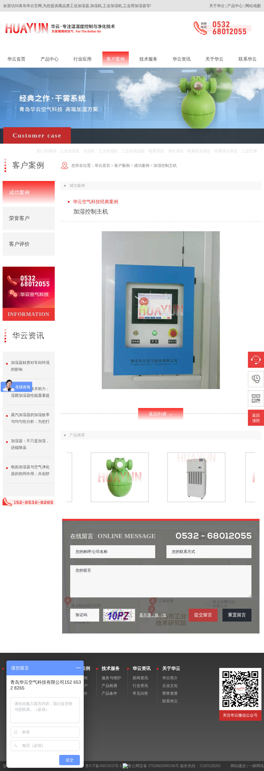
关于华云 (217, 6)
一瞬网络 (256, 766)
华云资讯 (142, 668)
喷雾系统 (156, 151)
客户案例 (122, 165)
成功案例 (19, 192)
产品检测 (109, 685)
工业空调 (249, 151)
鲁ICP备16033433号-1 (103, 766)
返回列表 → (161, 414)
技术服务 (111, 668)
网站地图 (253, 6)
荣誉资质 (170, 693)
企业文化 (170, 685)
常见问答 (140, 693)
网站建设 (238, 766)
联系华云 (170, 701)
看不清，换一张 (152, 615)
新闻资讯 (140, 678)
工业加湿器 (69, 151)
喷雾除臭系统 (199, 151)
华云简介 (170, 678)
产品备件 (109, 693)
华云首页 (102, 165)
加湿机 (89, 151)
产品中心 (235, 6)
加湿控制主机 (165, 165)
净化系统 (176, 151)
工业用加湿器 (133, 151)
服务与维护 (111, 678)
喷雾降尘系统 (226, 151)
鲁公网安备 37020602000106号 (153, 766)
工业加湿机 (108, 151)
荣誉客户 (19, 218)
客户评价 (19, 244)
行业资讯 (140, 685)
